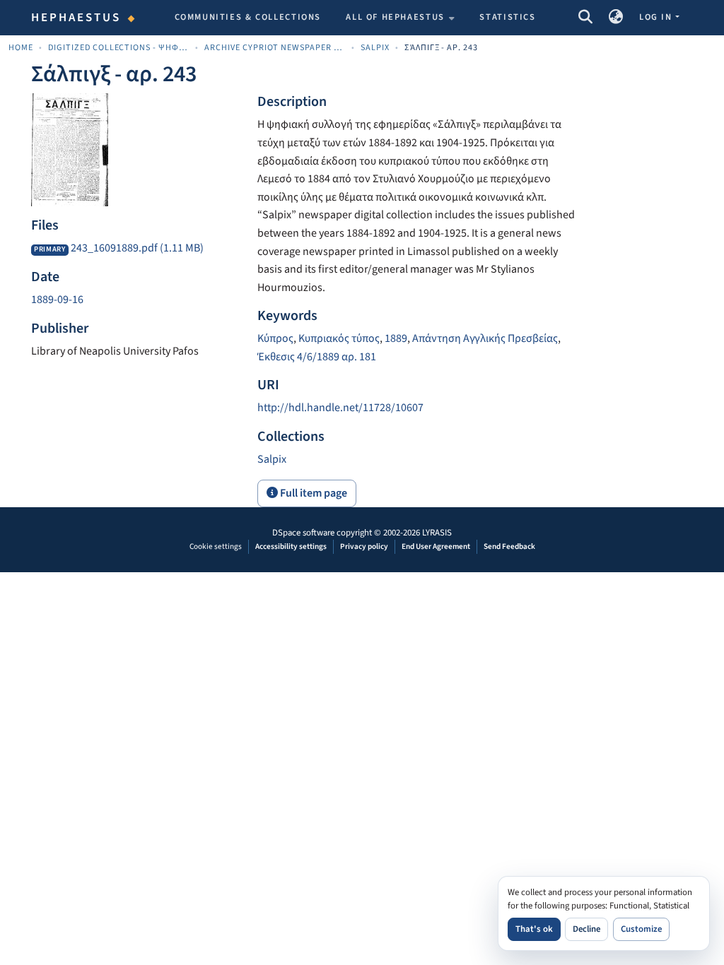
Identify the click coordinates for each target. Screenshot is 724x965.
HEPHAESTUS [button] (76, 17)
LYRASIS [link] (437, 532)
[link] (135, 248)
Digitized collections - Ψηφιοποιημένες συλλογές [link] (118, 48)
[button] (585, 17)
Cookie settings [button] (215, 546)
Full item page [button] (312, 493)
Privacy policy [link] (364, 546)
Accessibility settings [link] (291, 546)
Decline (586, 929)
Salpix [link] (375, 48)
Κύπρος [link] (275, 338)
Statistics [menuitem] (507, 17)
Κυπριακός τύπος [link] (339, 338)
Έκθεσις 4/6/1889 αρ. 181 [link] (316, 357)
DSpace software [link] (303, 532)
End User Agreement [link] (436, 546)
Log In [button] (657, 17)
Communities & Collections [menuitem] (248, 17)
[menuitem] (400, 17)
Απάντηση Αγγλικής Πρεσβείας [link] (485, 338)
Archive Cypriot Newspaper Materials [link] (275, 48)
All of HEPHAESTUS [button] (395, 17)
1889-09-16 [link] (57, 299)
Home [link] (20, 48)
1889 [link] (396, 338)
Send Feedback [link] (509, 546)
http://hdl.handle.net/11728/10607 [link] (340, 407)
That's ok (534, 929)
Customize (641, 929)
